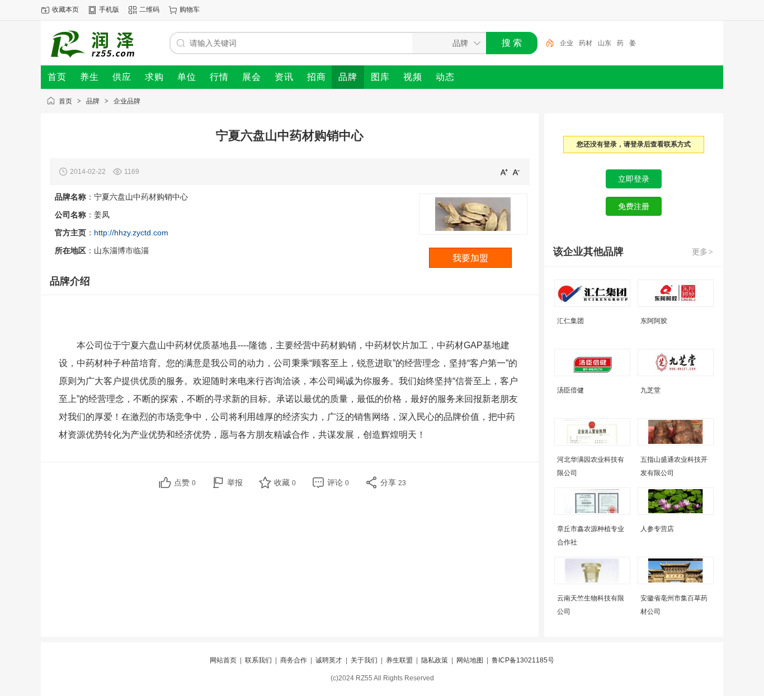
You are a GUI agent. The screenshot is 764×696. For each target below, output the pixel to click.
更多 (702, 251)
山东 (604, 43)
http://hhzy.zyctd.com (131, 232)
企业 (566, 43)
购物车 (190, 9)
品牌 (93, 101)
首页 (65, 101)
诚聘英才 (328, 660)
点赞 (185, 482)
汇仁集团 (570, 321)
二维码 (149, 9)
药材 (585, 43)
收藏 (285, 482)
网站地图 (469, 660)
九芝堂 (650, 390)
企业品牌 (127, 101)
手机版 (109, 9)
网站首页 (223, 660)
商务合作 (293, 660)
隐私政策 (434, 660)
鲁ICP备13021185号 (523, 660)
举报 (235, 482)
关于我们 (364, 660)
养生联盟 (399, 660)
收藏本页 (65, 9)
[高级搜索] (545, 43)
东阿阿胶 (653, 321)
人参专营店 (657, 529)
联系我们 (258, 660)
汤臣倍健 (570, 390)
